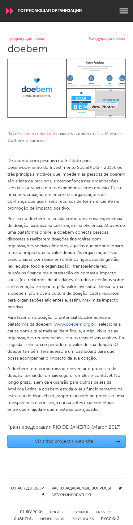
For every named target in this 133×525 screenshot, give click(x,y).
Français (104, 512)
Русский (110, 519)
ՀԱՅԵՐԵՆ (23, 519)
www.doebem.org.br (75, 324)
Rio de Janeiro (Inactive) (31, 133)
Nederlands (52, 519)
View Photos (103, 107)
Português (82, 519)
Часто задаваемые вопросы (81, 488)
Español (81, 512)
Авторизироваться (71, 495)
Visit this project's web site (78, 441)
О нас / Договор (27, 488)
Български (31, 512)
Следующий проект (107, 39)
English (57, 512)
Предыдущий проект (26, 39)
